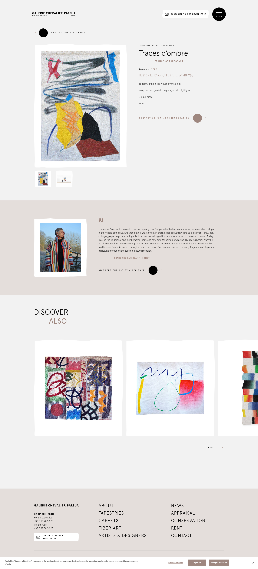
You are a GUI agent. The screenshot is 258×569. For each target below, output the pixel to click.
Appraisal (183, 513)
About (106, 505)
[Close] (253, 562)
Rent (177, 528)
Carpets (109, 520)
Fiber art (110, 528)
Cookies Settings (175, 563)
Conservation (188, 520)
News (177, 505)
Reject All (197, 563)
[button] (43, 179)
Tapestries (111, 513)
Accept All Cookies (219, 563)
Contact (181, 535)
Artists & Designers (123, 535)
